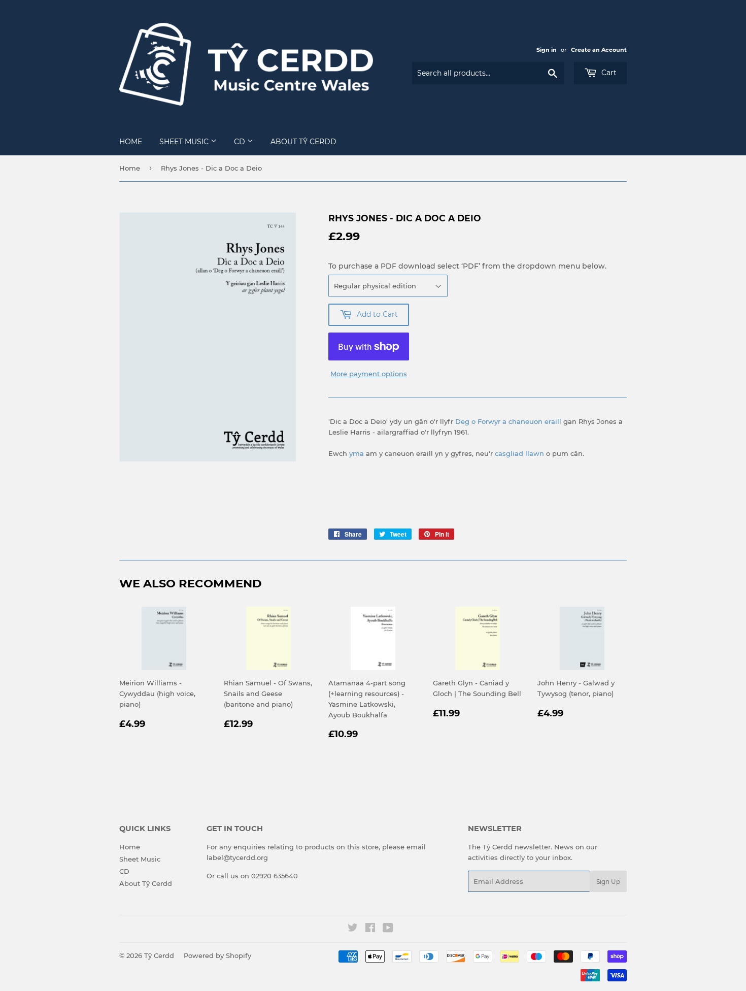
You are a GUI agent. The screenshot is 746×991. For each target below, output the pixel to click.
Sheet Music (185, 141)
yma (356, 453)
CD (240, 141)
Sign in (546, 49)
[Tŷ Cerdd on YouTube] (388, 929)
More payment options (368, 374)
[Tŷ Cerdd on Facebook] (370, 929)
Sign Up (608, 881)
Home (130, 141)
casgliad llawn (519, 453)
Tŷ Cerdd (159, 955)
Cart (608, 72)
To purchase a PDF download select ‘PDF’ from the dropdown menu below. (467, 266)
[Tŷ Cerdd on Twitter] (353, 929)
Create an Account (599, 49)
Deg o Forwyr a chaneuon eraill (508, 421)
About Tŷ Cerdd (303, 141)
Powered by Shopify (217, 955)
